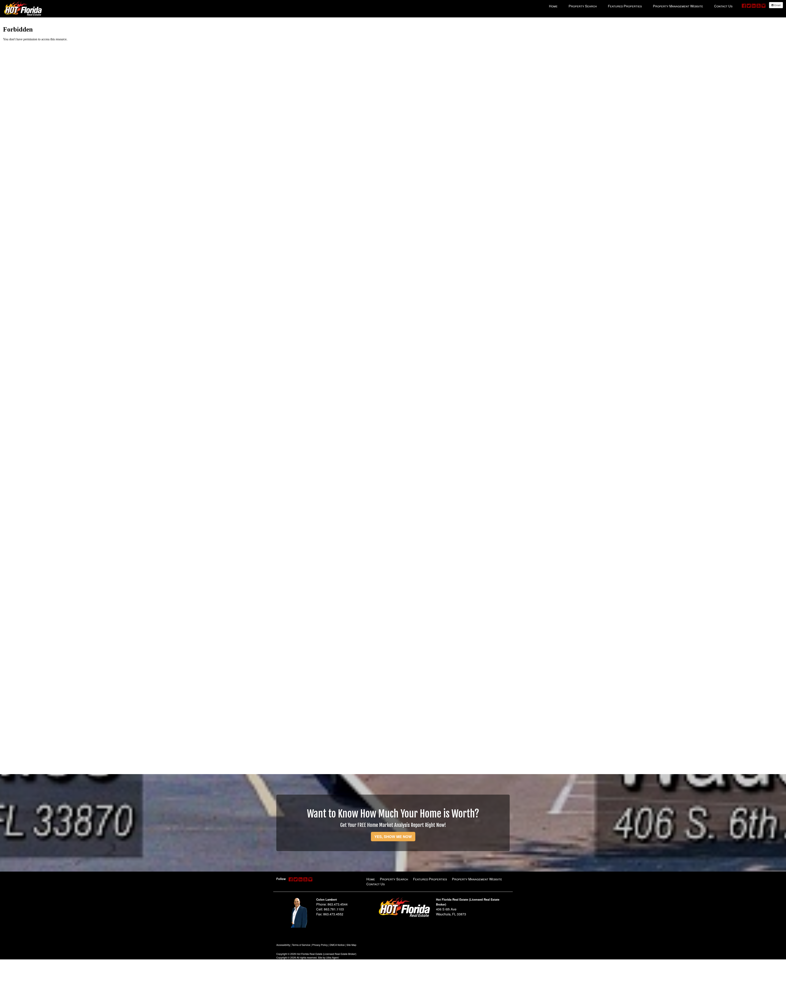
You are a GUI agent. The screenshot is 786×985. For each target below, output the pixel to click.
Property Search (394, 879)
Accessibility (283, 945)
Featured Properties (430, 879)
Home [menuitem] (553, 6)
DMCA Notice (337, 945)
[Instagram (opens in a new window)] (763, 5)
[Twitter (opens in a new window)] (748, 5)
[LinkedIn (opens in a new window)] (753, 5)
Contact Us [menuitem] (723, 6)
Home (370, 879)
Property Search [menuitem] (583, 6)
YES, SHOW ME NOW (393, 836)
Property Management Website (477, 879)
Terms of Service (301, 945)
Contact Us (375, 884)
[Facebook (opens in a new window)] (743, 5)
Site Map (351, 945)
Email (777, 5)
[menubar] (640, 6)
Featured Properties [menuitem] (625, 6)
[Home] (23, 8)
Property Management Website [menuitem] (678, 6)
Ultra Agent (332, 957)
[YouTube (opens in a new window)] (758, 5)
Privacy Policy (320, 945)
